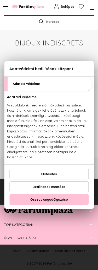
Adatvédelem (38, 251)
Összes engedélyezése (49, 199)
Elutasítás (49, 174)
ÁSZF (17, 251)
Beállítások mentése (49, 187)
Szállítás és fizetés (70, 251)
